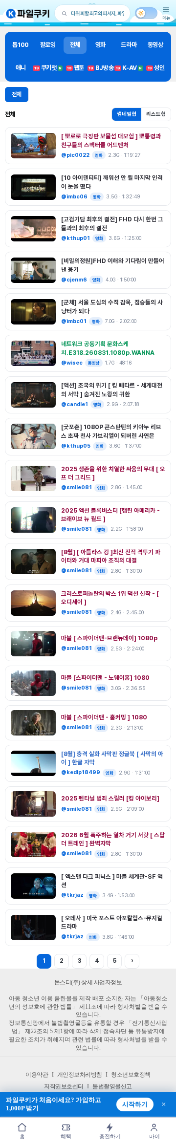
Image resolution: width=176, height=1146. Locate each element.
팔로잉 (48, 44)
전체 (75, 44)
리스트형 (156, 114)
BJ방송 (100, 67)
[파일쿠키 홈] (28, 13)
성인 (156, 67)
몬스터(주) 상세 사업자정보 (88, 982)
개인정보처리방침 (79, 1074)
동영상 (155, 44)
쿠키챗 (48, 67)
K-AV (129, 67)
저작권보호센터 (64, 1086)
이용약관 (36, 1074)
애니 (21, 67)
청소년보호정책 (131, 1074)
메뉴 (166, 18)
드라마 (128, 44)
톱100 (20, 44)
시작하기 (135, 1104)
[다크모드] (146, 13)
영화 (100, 44)
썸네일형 (126, 114)
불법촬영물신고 (112, 1086)
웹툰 (75, 67)
